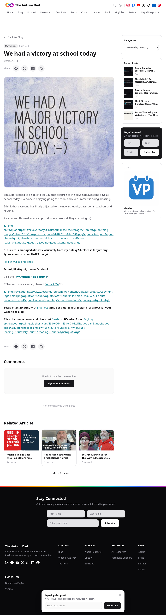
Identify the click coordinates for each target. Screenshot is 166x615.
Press (74, 12)
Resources (46, 12)
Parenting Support (122, 557)
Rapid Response (150, 12)
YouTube (89, 563)
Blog (20, 12)
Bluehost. (57, 319)
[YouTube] (138, 5)
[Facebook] (133, 5)
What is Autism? (67, 557)
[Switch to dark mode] (120, 5)
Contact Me (52, 284)
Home (10, 12)
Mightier (119, 12)
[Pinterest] (159, 5)
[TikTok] (148, 5)
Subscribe (149, 152)
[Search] (114, 5)
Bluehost (42, 307)
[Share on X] (24, 68)
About (97, 12)
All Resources (119, 551)
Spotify (88, 557)
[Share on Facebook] (16, 68)
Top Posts (61, 12)
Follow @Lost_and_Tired (18, 262)
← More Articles (59, 473)
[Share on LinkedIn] (33, 68)
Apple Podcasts (93, 551)
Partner (133, 12)
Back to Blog (15, 37)
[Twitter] (143, 5)
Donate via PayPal (14, 583)
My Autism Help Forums (31, 276)
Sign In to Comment (59, 383)
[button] (59, 132)
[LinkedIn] (154, 5)
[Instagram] (128, 5)
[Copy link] (41, 68)
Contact (85, 12)
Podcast (31, 12)
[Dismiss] (119, 595)
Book (107, 12)
